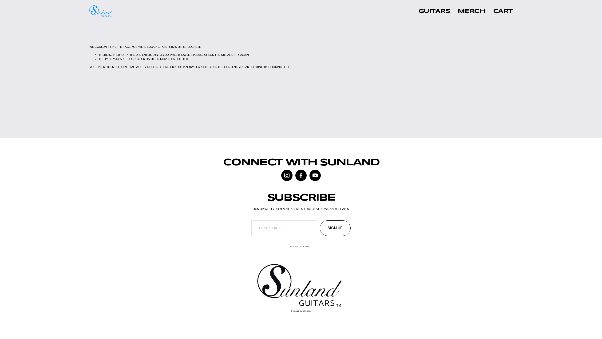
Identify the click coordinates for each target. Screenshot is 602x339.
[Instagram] (287, 175)
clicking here (158, 67)
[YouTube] (315, 175)
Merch (471, 11)
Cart (503, 11)
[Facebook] (301, 175)
